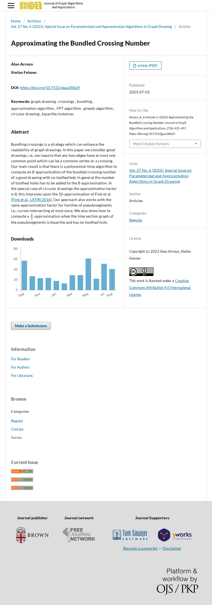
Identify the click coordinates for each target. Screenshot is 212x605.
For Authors (20, 367)
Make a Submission (31, 326)
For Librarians (22, 375)
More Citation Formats (151, 144)
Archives (34, 21)
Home (16, 21)
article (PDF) (147, 65)
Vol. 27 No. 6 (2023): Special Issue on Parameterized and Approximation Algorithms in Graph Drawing (91, 26)
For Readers (20, 359)
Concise (17, 429)
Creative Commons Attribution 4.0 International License (160, 287)
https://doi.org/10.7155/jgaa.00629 (50, 87)
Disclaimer (172, 548)
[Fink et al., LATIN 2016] (31, 199)
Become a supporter (140, 548)
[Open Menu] (11, 5)
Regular (135, 220)
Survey (16, 437)
